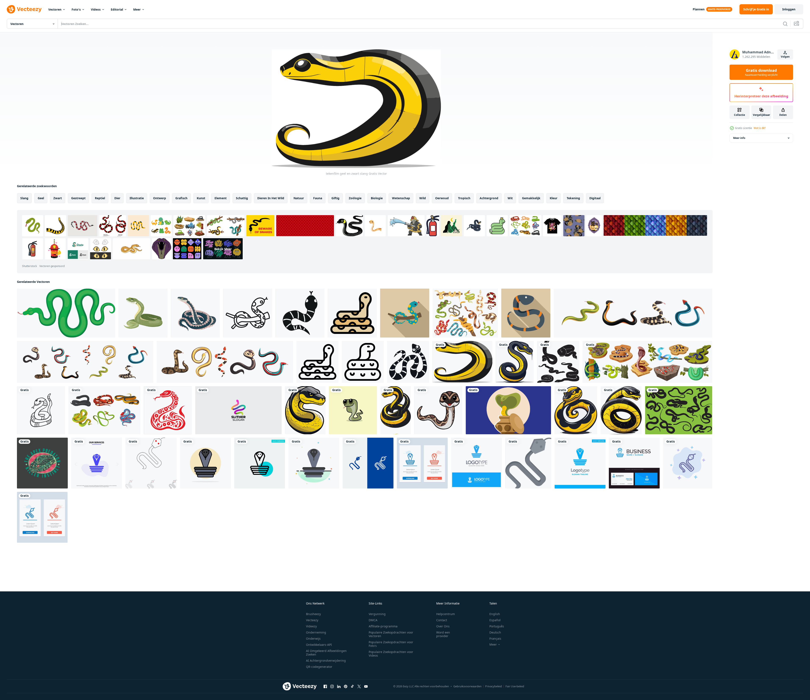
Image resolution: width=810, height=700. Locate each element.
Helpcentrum (445, 614)
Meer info (739, 138)
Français (495, 638)
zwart (57, 198)
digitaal (595, 198)
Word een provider (443, 634)
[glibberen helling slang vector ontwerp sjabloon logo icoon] (238, 410)
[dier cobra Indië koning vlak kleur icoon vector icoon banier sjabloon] (528, 463)
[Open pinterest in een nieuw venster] (345, 686)
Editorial (117, 9)
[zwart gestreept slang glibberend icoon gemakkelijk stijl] (300, 313)
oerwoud (442, 198)
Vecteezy (312, 620)
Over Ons (443, 626)
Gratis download (761, 72)
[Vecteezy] (24, 9)
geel (41, 198)
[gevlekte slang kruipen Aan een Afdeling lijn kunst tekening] (247, 313)
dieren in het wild (270, 198)
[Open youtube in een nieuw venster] (366, 686)
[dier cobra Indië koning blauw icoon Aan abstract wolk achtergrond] (687, 463)
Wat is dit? (760, 128)
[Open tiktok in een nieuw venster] (352, 686)
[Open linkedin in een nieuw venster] (339, 686)
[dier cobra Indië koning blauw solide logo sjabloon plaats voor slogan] (580, 463)
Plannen (699, 9)
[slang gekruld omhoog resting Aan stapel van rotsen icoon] (317, 362)
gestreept (78, 198)
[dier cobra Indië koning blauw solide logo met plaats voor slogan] (476, 463)
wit (510, 198)
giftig (335, 198)
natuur (299, 198)
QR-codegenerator (319, 667)
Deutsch (495, 632)
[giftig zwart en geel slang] (621, 410)
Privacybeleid (493, 686)
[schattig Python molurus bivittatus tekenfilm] (438, 410)
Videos (96, 9)
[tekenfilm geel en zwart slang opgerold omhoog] (575, 410)
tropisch (464, 198)
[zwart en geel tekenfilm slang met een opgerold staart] (515, 362)
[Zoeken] (785, 23)
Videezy (311, 626)
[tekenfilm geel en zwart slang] (462, 362)
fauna (317, 198)
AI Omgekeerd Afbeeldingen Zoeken (326, 652)
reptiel (100, 198)
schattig (242, 198)
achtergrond (489, 198)
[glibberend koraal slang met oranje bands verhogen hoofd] (525, 313)
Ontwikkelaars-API (319, 645)
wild (422, 198)
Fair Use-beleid (514, 686)
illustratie (137, 198)
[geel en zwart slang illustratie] (305, 410)
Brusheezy (313, 614)
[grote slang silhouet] (558, 362)
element (221, 198)
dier (117, 198)
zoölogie (355, 198)
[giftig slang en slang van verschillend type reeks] (633, 313)
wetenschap (401, 198)
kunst (201, 198)
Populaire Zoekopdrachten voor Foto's (391, 644)
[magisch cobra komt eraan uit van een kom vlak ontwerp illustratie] (508, 410)
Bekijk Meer (223, 249)
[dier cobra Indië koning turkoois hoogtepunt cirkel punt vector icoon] (259, 463)
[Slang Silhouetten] (678, 410)
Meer (137, 9)
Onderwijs (313, 638)
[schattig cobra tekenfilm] (353, 410)
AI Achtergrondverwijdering (326, 660)
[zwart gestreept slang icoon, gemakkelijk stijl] (408, 362)
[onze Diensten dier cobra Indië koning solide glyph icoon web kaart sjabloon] (96, 463)
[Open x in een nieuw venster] (359, 686)
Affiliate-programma (383, 626)
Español (495, 620)
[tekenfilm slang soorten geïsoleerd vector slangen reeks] (647, 362)
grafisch (181, 198)
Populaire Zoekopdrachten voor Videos (391, 653)
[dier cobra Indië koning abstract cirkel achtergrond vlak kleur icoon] (205, 463)
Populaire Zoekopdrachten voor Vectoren (391, 634)
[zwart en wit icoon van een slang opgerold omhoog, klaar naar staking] (363, 362)
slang (24, 198)
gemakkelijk (531, 198)
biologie (377, 198)
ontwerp (159, 198)
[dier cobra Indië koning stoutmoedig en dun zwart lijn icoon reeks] (151, 463)
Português (496, 626)
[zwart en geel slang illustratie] (395, 410)
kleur (553, 198)
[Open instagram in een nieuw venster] (332, 686)
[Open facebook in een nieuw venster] (325, 686)
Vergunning (377, 614)
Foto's (76, 9)
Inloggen (788, 9)
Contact (441, 620)
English (494, 614)
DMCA (373, 620)
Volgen (785, 56)
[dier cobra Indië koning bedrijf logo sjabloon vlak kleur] (313, 463)
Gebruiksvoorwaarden (467, 686)
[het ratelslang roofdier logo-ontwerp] (42, 463)
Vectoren (54, 9)
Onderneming (316, 632)
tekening (573, 198)
